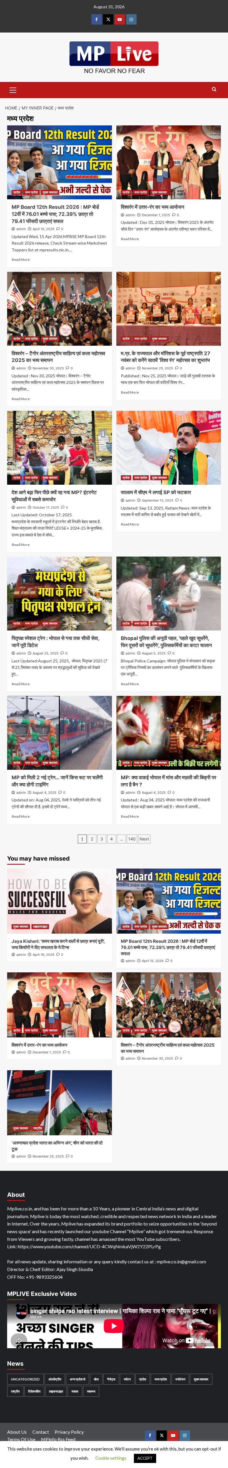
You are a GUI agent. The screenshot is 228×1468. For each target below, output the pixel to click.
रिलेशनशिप (34, 1391)
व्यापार (75, 1391)
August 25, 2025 (45, 653)
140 (132, 838)
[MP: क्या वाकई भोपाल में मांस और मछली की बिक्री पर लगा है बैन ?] (168, 733)
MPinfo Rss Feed (58, 1439)
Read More (21, 259)
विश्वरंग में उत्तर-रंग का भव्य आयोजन (152, 207)
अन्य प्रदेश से (77, 1379)
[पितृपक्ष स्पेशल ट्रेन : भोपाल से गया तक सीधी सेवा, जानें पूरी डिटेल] (59, 593)
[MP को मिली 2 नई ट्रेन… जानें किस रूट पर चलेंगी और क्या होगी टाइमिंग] (59, 733)
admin (21, 229)
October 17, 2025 (46, 507)
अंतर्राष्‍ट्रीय (54, 1379)
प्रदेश (16, 192)
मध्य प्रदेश (31, 192)
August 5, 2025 (154, 653)
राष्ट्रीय (37, 1128)
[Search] (214, 89)
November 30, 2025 (48, 368)
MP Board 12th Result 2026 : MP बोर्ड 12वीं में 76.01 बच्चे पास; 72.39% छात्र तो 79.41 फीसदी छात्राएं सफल (55, 214)
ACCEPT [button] (145, 1458)
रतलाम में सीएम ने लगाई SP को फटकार (156, 492)
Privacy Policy (69, 1432)
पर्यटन (127, 1379)
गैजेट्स (111, 1379)
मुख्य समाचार (50, 192)
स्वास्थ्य (91, 1391)
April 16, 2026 (43, 955)
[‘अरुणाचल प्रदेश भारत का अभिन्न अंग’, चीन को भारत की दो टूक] (59, 1102)
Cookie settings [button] (110, 1458)
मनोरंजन (180, 1379)
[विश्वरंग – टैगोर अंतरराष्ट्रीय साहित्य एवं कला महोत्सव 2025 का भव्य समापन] (59, 309)
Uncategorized (25, 1379)
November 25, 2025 (157, 368)
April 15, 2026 (43, 229)
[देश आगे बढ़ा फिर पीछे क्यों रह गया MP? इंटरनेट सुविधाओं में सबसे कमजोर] (59, 448)
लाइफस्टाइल (40, 926)
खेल (96, 1379)
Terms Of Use (21, 1439)
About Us (17, 1432)
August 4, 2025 (44, 792)
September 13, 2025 (157, 500)
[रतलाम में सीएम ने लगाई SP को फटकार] (168, 448)
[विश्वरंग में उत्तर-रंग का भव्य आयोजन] (168, 162)
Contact (40, 1432)
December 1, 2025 (156, 215)
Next (144, 838)
